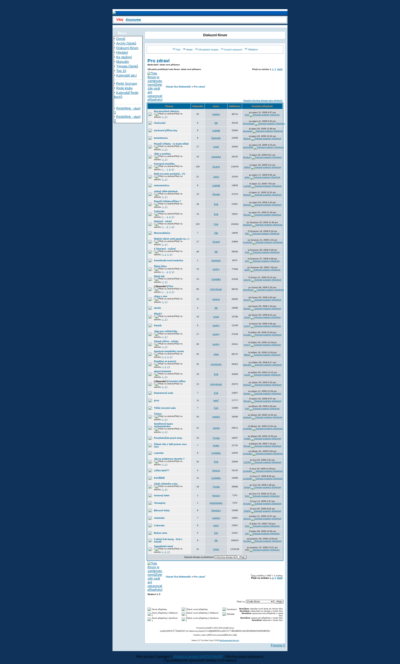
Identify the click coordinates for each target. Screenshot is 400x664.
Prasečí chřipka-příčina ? (167, 201)
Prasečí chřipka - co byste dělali (171, 144)
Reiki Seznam (126, 83)
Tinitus (158, 414)
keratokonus (161, 138)
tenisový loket (161, 495)
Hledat (189, 49)
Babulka (247, 365)
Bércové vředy (162, 510)
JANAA (247, 167)
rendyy (216, 269)
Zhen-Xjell (232, 635)
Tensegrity (159, 503)
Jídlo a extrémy (162, 154)
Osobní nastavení (233, 49)
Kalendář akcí (126, 75)
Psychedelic (248, 123)
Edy (247, 261)
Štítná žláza (160, 266)
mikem (203, 635)
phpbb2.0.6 (203, 631)
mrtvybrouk (216, 289)
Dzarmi (216, 166)
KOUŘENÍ (159, 478)
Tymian (216, 438)
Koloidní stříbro (177, 381)
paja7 (216, 400)
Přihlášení (253, 49)
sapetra (216, 518)
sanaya (247, 280)
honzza (216, 470)
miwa (216, 354)
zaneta (216, 428)
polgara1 (247, 417)
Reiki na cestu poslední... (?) (169, 174)
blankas (247, 195)
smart (216, 146)
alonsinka (247, 131)
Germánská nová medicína (168, 260)
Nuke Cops (208, 640)
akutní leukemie (162, 371)
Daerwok (216, 138)
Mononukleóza (162, 233)
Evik (247, 115)
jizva (156, 400)
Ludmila (216, 130)
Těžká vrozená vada (165, 408)
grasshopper (216, 503)
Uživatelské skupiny (208, 49)
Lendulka (247, 242)
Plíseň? (158, 314)
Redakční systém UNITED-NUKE (198, 656)
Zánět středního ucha (166, 484)
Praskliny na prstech (165, 361)
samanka (216, 156)
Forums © (278, 645)
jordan (216, 445)
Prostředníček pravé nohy (168, 438)
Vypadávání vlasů (163, 546)
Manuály (122, 62)
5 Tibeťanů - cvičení (165, 249)
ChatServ (196, 635)
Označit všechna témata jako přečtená (262, 100)
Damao (247, 308)
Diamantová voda (163, 393)
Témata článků (127, 66)
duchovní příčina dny (165, 130)
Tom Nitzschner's (191, 631)
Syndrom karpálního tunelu (169, 351)
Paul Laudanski (217, 635)
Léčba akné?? (161, 470)
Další (279, 69)
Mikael (247, 355)
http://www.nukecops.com (229, 640)
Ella (216, 233)
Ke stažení (124, 57)
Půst (170, 286)
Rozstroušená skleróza (166, 111)
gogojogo (216, 260)
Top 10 (121, 71)
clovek (247, 317)
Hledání (122, 52)
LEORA (247, 462)
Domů (120, 39)
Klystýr (158, 325)
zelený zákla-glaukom (166, 191)
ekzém (157, 308)
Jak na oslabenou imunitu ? (169, 459)
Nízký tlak (159, 276)
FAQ (178, 49)
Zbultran (247, 157)
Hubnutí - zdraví (163, 221)
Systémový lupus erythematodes (163, 425)
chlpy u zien (160, 296)
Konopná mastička (164, 164)
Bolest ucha (160, 533)
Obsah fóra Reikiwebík (178, 86)
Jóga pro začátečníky (165, 331)
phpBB (209, 628)
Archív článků (126, 43)
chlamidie (159, 518)
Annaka (247, 335)
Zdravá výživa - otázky (166, 341)
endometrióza (161, 185)
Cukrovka (159, 211)
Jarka (216, 176)
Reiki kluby (124, 88)
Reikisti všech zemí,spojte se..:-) (171, 239)
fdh (216, 123)
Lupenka (159, 453)
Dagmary (216, 510)
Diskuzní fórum (127, 48)
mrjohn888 (248, 147)
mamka (216, 114)
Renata (216, 194)
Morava (247, 138)
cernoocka (216, 364)
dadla (247, 270)
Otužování (159, 123)
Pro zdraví (159, 60)
